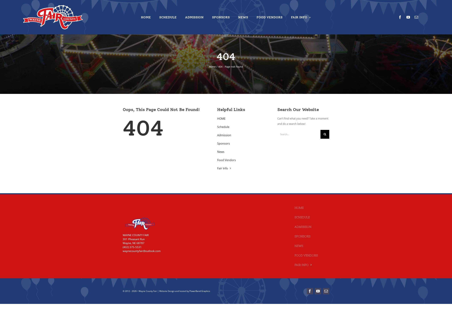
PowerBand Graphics (199, 291)
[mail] (416, 17)
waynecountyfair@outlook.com (142, 251)
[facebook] (400, 17)
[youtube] (408, 17)
